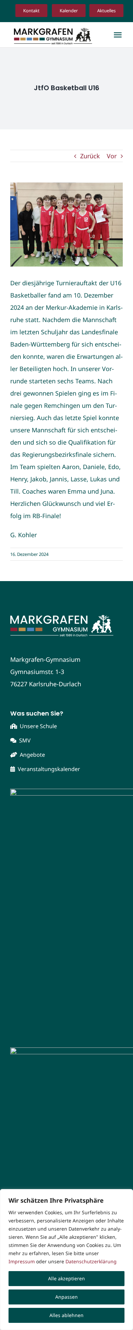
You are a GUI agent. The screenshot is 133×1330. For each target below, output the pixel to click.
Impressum (22, 1261)
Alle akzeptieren (66, 1278)
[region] (66, 1259)
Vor (112, 156)
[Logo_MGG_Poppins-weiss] (66, 615)
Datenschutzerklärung (91, 1261)
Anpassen (66, 1297)
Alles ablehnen (66, 1315)
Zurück (90, 156)
